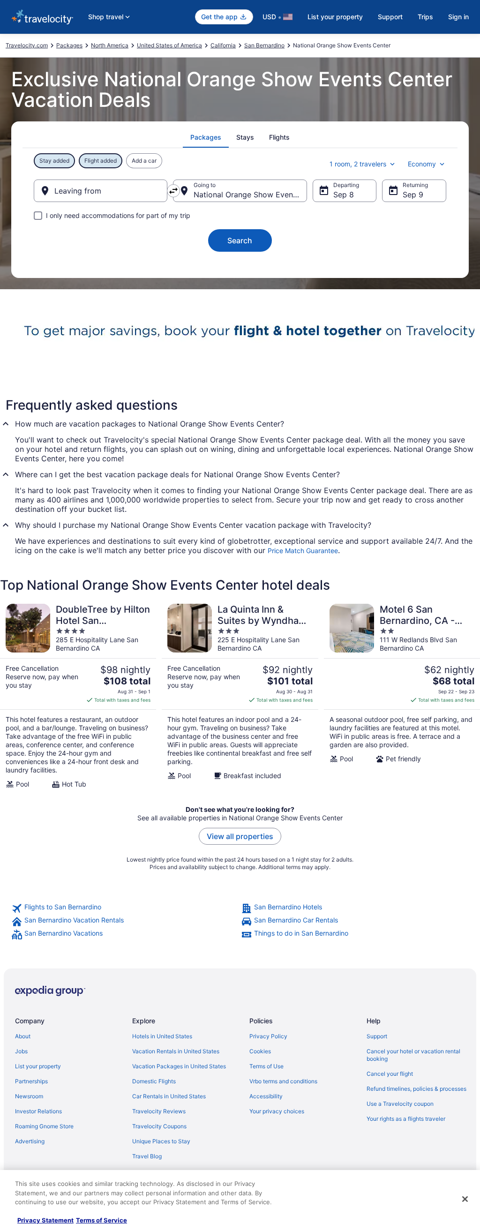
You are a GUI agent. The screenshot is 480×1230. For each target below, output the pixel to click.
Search (239, 240)
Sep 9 (413, 194)
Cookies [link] (260, 1051)
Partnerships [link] (31, 1081)
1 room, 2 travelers (358, 164)
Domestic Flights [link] (154, 1081)
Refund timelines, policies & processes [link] (416, 1088)
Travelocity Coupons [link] (159, 1126)
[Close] (465, 1199)
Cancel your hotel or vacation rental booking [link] (413, 1055)
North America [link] (109, 45)
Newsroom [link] (29, 1096)
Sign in (458, 17)
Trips (425, 17)
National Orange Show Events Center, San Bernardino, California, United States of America (250, 194)
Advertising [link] (30, 1141)
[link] (125, 908)
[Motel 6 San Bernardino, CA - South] (402, 696)
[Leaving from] (100, 191)
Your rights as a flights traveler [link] (406, 1118)
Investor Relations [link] (38, 1111)
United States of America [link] (169, 45)
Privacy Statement (45, 1220)
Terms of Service (101, 1220)
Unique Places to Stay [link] (161, 1141)
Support (390, 17)
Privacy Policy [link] (268, 1036)
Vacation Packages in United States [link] (179, 1066)
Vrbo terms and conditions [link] (283, 1081)
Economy (422, 164)
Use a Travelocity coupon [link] (400, 1103)
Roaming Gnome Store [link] (44, 1126)
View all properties (240, 836)
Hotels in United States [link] (162, 1036)
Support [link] (377, 1036)
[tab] (206, 137)
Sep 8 (343, 194)
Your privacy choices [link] (276, 1111)
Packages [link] (69, 45)
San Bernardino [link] (264, 45)
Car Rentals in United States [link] (169, 1096)
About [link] (22, 1036)
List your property (335, 17)
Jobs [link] (21, 1051)
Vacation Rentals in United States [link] (175, 1051)
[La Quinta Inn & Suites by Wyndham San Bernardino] (240, 696)
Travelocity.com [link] (27, 45)
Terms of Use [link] (266, 1066)
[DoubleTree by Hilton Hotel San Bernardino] (78, 696)
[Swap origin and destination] (173, 190)
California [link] (223, 45)
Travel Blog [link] (147, 1156)
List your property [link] (38, 1066)
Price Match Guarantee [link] (303, 551)
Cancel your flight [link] (390, 1073)
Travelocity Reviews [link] (159, 1111)
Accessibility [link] (266, 1096)
